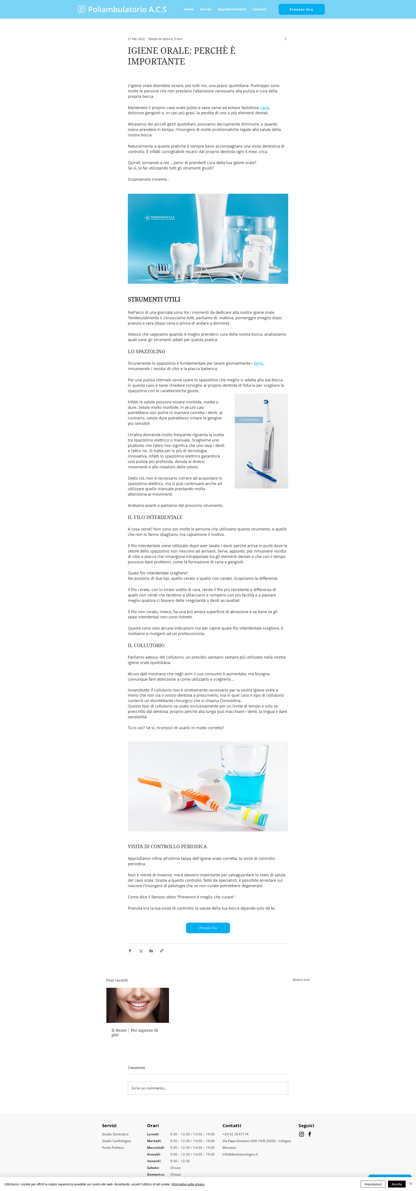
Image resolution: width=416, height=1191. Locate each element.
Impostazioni (373, 1184)
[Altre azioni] (285, 38)
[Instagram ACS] (301, 1134)
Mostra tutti (301, 980)
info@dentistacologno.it (240, 1154)
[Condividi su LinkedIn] (151, 951)
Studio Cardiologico (116, 1141)
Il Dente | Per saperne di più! (135, 1032)
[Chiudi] (410, 1184)
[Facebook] (309, 1134)
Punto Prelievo (113, 1147)
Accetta (397, 1184)
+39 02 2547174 (236, 1134)
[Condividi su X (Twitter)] (140, 951)
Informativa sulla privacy (188, 1184)
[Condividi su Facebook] (130, 951)
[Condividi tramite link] (162, 951)
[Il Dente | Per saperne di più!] (137, 1005)
